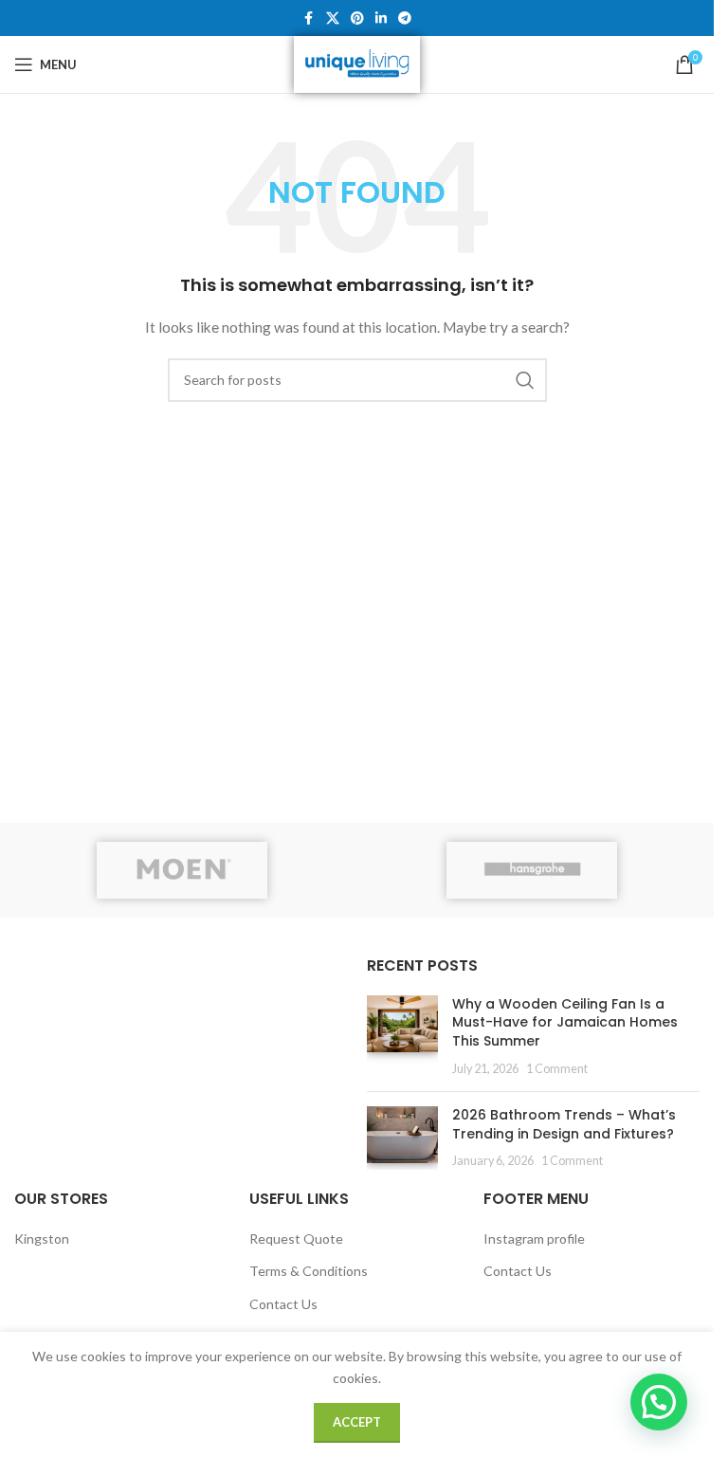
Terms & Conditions (308, 1271)
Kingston (41, 1238)
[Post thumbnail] (402, 1036)
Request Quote (296, 1238)
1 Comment (557, 1069)
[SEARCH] (525, 380)
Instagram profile (534, 1238)
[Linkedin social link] (381, 18)
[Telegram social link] (404, 18)
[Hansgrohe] (532, 870)
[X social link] (332, 18)
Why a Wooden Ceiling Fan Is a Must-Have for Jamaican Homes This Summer (565, 1022)
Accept (357, 1422)
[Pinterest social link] (357, 18)
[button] (658, 1402)
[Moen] (182, 870)
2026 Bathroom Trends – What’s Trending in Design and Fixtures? (564, 1124)
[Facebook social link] (309, 18)
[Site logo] (357, 63)
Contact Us (283, 1304)
